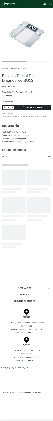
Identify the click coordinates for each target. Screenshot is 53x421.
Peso (24, 69)
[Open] (19, 4)
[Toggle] (7, 95)
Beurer (5, 69)
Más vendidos (25, 116)
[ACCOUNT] (50, 4)
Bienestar (15, 69)
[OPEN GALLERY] (26, 34)
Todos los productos (40, 116)
